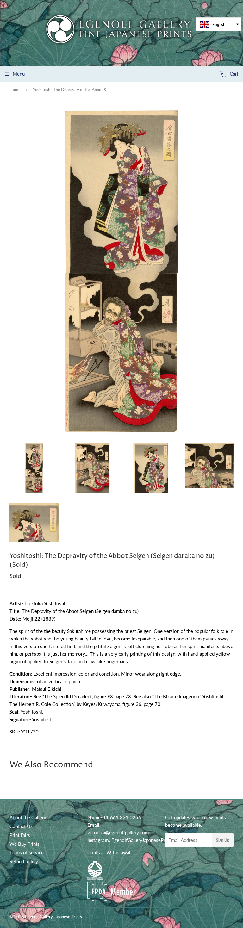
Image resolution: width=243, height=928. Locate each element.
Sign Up (222, 840)
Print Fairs (19, 835)
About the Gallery (27, 817)
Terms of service (26, 852)
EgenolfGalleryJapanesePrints (142, 840)
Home (15, 89)
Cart (233, 74)
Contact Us (21, 826)
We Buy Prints (24, 844)
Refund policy (23, 861)
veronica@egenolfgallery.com (118, 832)
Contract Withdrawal (108, 852)
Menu (19, 74)
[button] (218, 24)
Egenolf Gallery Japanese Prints (53, 916)
